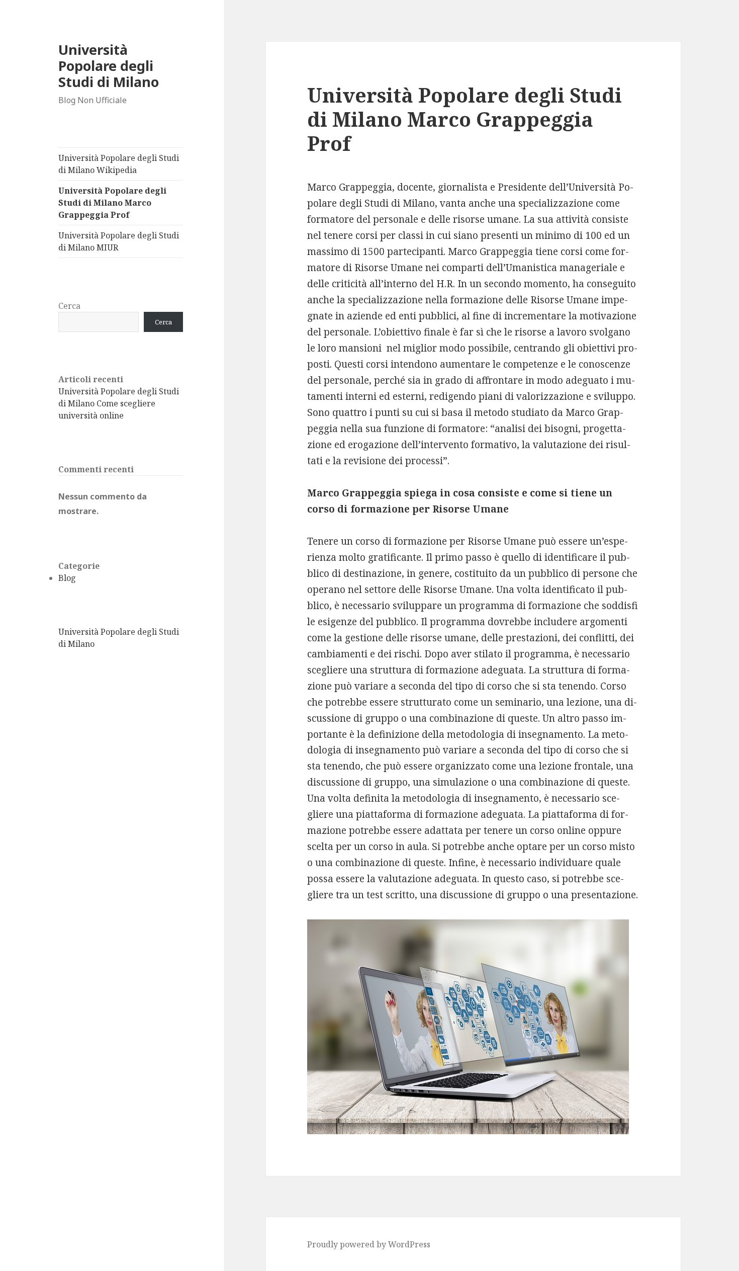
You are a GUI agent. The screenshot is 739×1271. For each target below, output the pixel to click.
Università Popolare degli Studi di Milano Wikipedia (118, 164)
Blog (67, 577)
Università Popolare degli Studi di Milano (108, 65)
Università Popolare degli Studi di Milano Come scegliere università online (118, 403)
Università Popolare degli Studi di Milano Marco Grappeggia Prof (112, 202)
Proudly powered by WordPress (368, 1244)
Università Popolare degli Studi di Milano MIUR (118, 241)
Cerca (69, 305)
